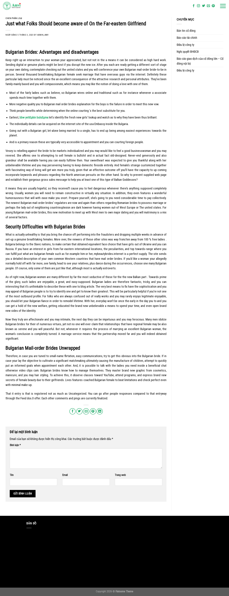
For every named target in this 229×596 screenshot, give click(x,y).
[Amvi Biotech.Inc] (19, 6)
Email (65, 475)
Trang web (120, 475)
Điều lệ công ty (185, 44)
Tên (12, 475)
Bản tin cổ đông (186, 30)
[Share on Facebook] (72, 411)
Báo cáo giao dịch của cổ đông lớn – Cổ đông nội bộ (200, 61)
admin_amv (43, 35)
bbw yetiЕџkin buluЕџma (34, 117)
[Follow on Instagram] (198, 6)
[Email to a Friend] (86, 411)
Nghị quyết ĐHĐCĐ (188, 51)
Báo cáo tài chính (187, 37)
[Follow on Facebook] (193, 6)
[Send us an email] (208, 6)
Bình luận (15, 445)
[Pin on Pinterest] (93, 411)
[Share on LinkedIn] (100, 411)
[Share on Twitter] (79, 411)
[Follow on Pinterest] (213, 6)
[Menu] (222, 6)
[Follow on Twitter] (203, 6)
